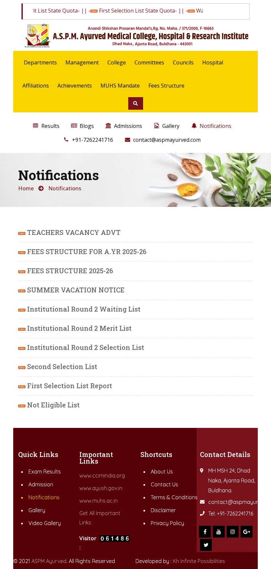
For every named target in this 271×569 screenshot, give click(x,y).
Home (26, 188)
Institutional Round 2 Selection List (84, 347)
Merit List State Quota (44, 10)
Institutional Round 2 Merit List (78, 328)
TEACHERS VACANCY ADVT (73, 232)
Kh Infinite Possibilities (199, 561)
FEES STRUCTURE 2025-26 (69, 270)
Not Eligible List (52, 404)
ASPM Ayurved (48, 561)
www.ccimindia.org (102, 475)
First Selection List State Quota (130, 10)
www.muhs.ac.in (98, 500)
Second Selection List (61, 366)
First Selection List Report (68, 385)
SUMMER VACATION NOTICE (75, 289)
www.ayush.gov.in (100, 488)
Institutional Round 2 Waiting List (82, 309)
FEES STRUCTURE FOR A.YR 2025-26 (85, 251)
